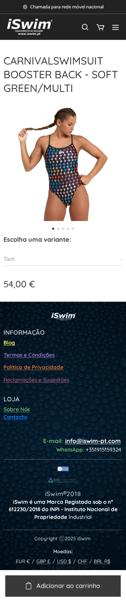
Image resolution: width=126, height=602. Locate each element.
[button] (85, 27)
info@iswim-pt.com (93, 440)
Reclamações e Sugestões (36, 379)
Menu (115, 27)
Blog (9, 342)
